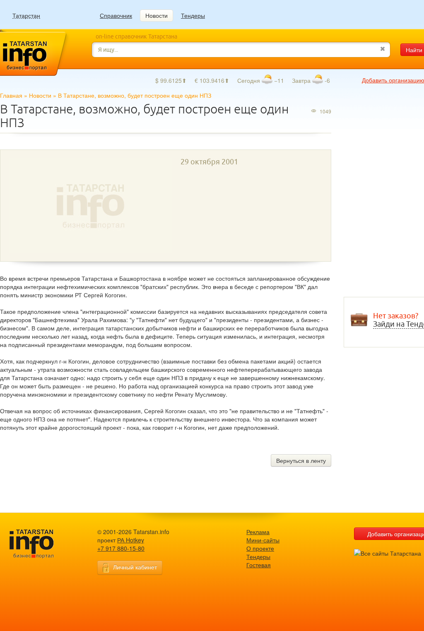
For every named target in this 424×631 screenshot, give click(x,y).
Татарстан (26, 15)
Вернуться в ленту (301, 460)
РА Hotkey (130, 540)
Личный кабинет (135, 567)
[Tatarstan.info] (39, 543)
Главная (11, 95)
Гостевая (258, 565)
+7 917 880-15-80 (121, 548)
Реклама (258, 531)
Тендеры (193, 15)
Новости (156, 15)
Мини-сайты (262, 540)
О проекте (260, 548)
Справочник (116, 15)
